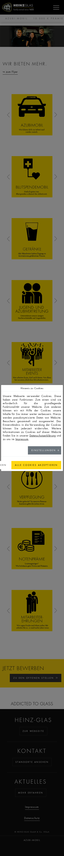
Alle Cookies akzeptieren (36, 465)
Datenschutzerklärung (43, 435)
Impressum (21, 439)
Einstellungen (43, 450)
